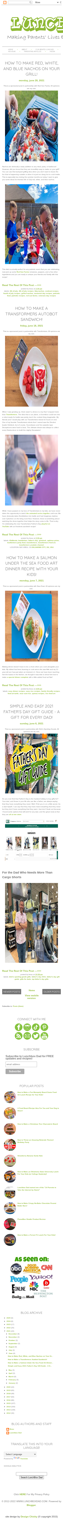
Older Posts (52, 991)
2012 (9, 1413)
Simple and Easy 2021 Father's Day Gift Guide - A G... (30, 1366)
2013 (9, 1410)
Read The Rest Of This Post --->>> (21, 285)
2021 (9, 1331)
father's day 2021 (39, 977)
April (11, 1373)
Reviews (11, 51)
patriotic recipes (18, 296)
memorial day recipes (43, 293)
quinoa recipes (38, 693)
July (11, 1350)
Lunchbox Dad (16, 1433)
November (13, 1337)
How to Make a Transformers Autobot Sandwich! (31, 314)
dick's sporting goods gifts (20, 977)
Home (10, 49)
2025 (9, 1318)
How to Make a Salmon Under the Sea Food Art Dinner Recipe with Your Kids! (31, 566)
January (12, 1383)
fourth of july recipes (11, 293)
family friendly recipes (50, 691)
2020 (9, 1387)
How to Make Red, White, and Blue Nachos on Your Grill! (31, 68)
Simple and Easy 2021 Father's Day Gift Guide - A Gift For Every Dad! (31, 712)
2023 (9, 1324)
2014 (9, 1407)
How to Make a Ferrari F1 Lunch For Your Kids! (36, 1235)
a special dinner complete (17, 677)
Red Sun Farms (23, 272)
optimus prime (53, 540)
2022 (9, 1328)
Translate (24, 1459)
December (13, 1334)
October (12, 1340)
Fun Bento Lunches (45, 49)
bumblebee (22, 540)
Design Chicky (29, 1516)
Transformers (11, 414)
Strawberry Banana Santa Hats (30, 1156)
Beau (12, 1429)
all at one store (15, 814)
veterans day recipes (47, 296)
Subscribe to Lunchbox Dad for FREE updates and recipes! (30, 1057)
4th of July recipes (26, 291)
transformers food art (46, 543)
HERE (22, 1494)
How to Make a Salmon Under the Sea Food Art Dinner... (30, 1363)
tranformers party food (16, 543)
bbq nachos (39, 291)
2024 (9, 1321)
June (11, 1353)
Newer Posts (11, 991)
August (12, 1347)
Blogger (31, 1505)
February (12, 1380)
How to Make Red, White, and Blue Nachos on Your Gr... (30, 1356)
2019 (9, 1390)
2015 (9, 1403)
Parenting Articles (32, 51)
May (10, 1370)
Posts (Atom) (18, 1006)
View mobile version (32, 996)
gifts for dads (25, 979)
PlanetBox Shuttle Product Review (31, 1219)
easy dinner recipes (16, 691)
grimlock (42, 540)
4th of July (14, 291)
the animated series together (38, 513)
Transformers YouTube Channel (31, 545)
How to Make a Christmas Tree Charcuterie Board (37, 1124)
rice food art (50, 693)
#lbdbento (13, 540)
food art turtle (13, 693)
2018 (9, 1393)
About (25, 49)
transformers (32, 543)
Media (52, 51)
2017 (9, 1397)
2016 (9, 1400)
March (11, 1376)
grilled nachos (27, 293)
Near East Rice (25, 693)
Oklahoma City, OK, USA (43, 547)
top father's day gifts (40, 979)
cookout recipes (51, 291)
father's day (33, 540)
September (13, 1343)
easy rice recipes (33, 691)
